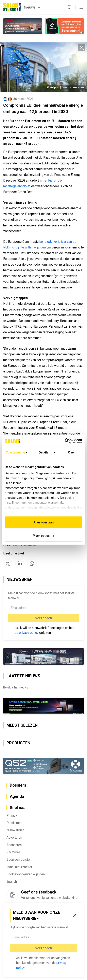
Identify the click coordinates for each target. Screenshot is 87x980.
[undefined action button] (76, 937)
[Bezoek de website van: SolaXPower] (43, 656)
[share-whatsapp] (32, 563)
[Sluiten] (74, 915)
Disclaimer (14, 823)
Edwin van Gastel (24, 545)
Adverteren (14, 837)
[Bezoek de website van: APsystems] (43, 766)
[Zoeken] (69, 7)
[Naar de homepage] (12, 7)
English (11, 882)
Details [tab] (44, 452)
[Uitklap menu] (81, 7)
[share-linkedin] (19, 563)
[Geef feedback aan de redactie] (12, 894)
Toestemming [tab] (15, 452)
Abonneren (14, 845)
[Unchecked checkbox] (12, 958)
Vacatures (13, 852)
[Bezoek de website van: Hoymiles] (43, 706)
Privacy (11, 815)
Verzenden (43, 948)
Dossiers (18, 785)
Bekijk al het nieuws (15, 687)
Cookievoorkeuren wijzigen (25, 874)
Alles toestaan (43, 522)
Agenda (17, 796)
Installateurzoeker (19, 867)
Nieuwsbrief (15, 830)
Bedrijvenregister (18, 859)
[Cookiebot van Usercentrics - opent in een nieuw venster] (64, 441)
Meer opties (41, 535)
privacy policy (28, 633)
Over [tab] (71, 452)
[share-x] (7, 563)
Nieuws (30, 7)
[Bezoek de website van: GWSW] (22, 26)
